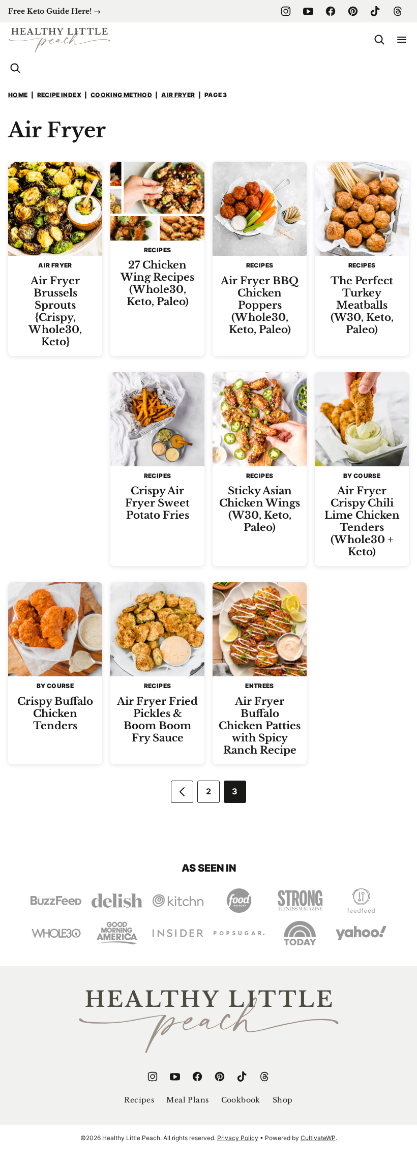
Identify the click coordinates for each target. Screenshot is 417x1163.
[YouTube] (308, 11)
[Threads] (397, 11)
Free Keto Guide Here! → (54, 11)
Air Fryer (178, 95)
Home (17, 95)
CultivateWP (318, 1138)
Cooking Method (121, 95)
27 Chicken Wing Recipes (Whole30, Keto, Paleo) (157, 283)
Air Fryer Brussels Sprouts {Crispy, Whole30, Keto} (55, 311)
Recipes (139, 1100)
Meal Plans (187, 1100)
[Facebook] (330, 11)
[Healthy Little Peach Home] (59, 39)
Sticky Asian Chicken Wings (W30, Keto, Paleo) (259, 509)
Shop (283, 1100)
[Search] (379, 39)
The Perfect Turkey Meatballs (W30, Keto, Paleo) (362, 305)
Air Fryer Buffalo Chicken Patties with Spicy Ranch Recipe (260, 725)
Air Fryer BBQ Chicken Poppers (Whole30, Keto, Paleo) (260, 305)
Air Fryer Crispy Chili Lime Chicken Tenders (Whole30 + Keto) (362, 521)
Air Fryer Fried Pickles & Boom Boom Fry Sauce (157, 719)
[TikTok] (375, 11)
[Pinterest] (353, 11)
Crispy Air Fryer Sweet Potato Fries (157, 503)
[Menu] (402, 39)
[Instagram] (286, 11)
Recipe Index (59, 95)
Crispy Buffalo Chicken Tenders (55, 713)
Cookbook (240, 1100)
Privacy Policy (237, 1138)
